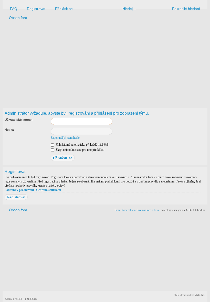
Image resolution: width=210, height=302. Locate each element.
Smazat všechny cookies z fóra (140, 209)
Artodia (199, 294)
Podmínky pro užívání (19, 190)
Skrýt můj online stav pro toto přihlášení (79, 150)
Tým (117, 209)
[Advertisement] (105, 63)
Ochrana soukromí (48, 190)
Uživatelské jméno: (19, 120)
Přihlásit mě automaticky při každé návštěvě (81, 144)
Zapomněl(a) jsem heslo (65, 137)
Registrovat (16, 197)
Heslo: (9, 130)
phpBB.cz (31, 298)
